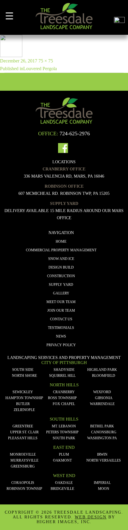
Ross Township (62, 398)
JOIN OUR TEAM (61, 310)
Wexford (102, 392)
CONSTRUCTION (61, 276)
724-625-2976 (75, 134)
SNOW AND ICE (61, 259)
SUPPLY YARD (61, 285)
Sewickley (23, 392)
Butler (23, 404)
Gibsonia (104, 398)
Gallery (61, 293)
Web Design (91, 517)
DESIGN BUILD (61, 267)
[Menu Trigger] (9, 16)
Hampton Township (24, 398)
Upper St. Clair (24, 432)
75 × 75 (45, 60)
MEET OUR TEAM (61, 302)
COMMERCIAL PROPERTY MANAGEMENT (61, 250)
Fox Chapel (64, 404)
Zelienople (24, 410)
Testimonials (61, 328)
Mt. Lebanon (64, 426)
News (61, 336)
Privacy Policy (61, 345)
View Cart (119, 8)
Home (61, 241)
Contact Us (61, 319)
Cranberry (64, 392)
